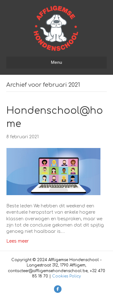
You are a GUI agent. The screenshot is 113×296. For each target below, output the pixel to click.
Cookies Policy (66, 276)
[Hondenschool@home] (53, 171)
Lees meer (17, 241)
